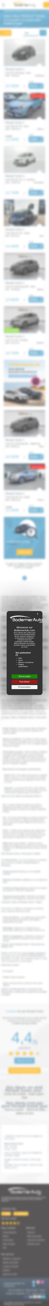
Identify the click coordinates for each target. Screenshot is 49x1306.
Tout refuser (24, 682)
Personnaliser (24, 687)
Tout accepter (24, 676)
